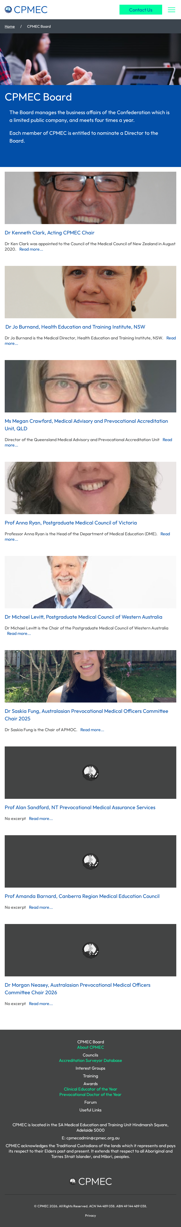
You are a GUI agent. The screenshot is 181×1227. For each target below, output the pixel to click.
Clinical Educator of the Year (90, 1089)
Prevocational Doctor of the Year (90, 1094)
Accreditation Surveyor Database (90, 1060)
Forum (90, 1102)
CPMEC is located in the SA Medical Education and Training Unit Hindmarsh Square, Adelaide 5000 (90, 1127)
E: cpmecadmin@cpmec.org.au (90, 1138)
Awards (90, 1083)
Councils (90, 1055)
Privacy (90, 1215)
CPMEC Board (90, 1042)
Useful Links (90, 1110)
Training (90, 1076)
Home (10, 26)
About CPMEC (90, 1047)
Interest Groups (90, 1068)
